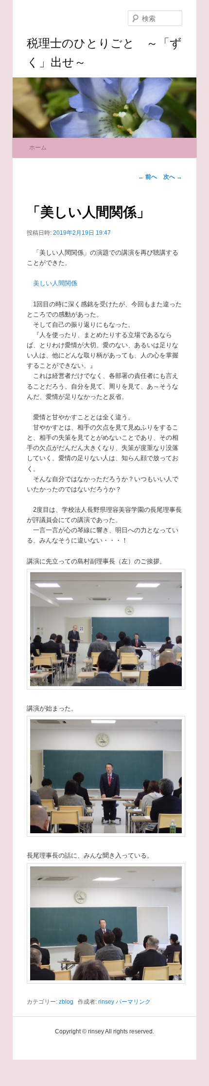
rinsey (106, 1001)
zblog (66, 1001)
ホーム (38, 147)
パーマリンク (133, 1001)
